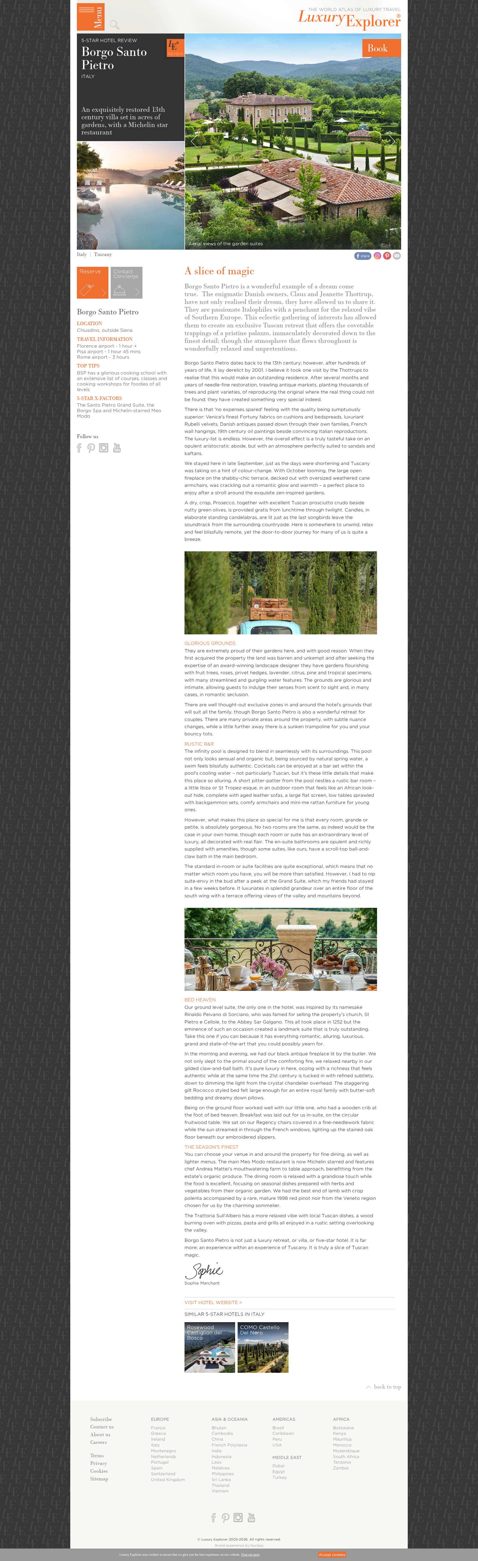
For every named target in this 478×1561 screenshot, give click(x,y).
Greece (158, 1433)
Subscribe (101, 1419)
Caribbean (283, 1433)
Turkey (279, 1477)
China (217, 1439)
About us (100, 1434)
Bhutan (219, 1427)
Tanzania (342, 1462)
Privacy (98, 1463)
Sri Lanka (221, 1479)
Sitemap (99, 1478)
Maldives (221, 1468)
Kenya (339, 1433)
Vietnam (220, 1490)
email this (397, 256)
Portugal (160, 1462)
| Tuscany (99, 254)
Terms (97, 1455)
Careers (98, 1442)
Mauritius (342, 1439)
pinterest (91, 448)
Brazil (278, 1427)
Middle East (287, 1457)
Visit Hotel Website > (213, 1302)
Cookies (99, 1471)
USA (277, 1445)
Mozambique (346, 1450)
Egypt (278, 1471)
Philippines (223, 1473)
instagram (104, 448)
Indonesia (222, 1456)
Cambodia (222, 1433)
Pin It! (387, 256)
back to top (387, 1386)
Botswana (343, 1427)
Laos (217, 1462)
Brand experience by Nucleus (239, 1545)
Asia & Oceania (230, 1419)
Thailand (220, 1485)
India (217, 1450)
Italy (82, 254)
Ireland (158, 1439)
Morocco (342, 1445)
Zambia (341, 1468)
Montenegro (163, 1450)
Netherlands (163, 1456)
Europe (160, 1419)
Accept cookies (332, 1554)
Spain (157, 1468)
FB (79, 448)
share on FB (363, 256)
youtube (116, 448)
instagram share (377, 256)
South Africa (346, 1456)
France (158, 1427)
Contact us (102, 1426)
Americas (283, 1419)
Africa (341, 1419)
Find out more (250, 1555)
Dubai (278, 1465)
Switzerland (163, 1473)
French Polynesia (229, 1445)
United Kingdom (168, 1479)
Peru (277, 1439)
